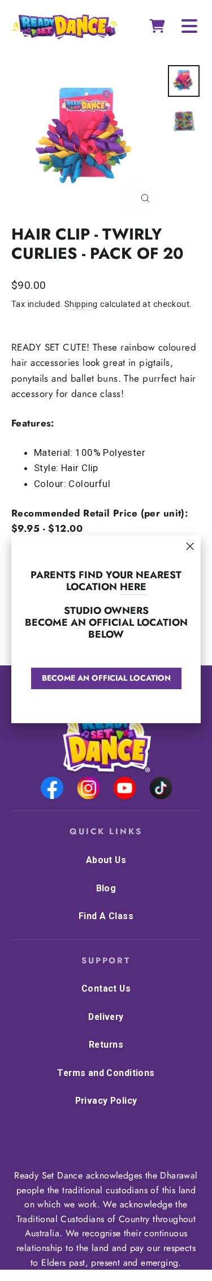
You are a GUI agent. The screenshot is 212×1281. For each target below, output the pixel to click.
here (133, 586)
